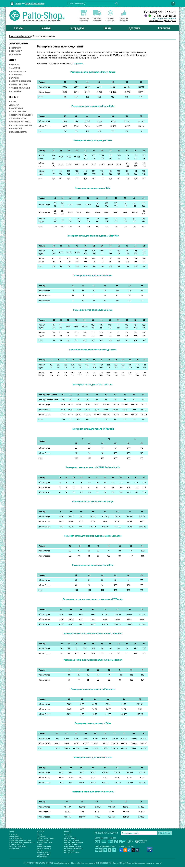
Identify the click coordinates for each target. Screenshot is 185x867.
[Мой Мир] (129, 850)
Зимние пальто (43, 840)
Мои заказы (15, 54)
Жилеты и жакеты (44, 848)
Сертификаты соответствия (20, 840)
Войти (18, 3)
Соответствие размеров (21, 115)
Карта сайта (15, 91)
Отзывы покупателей (19, 88)
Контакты (164, 28)
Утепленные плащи (44, 842)
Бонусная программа (19, 122)
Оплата (107, 28)
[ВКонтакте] (121, 850)
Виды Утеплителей (18, 132)
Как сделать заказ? (18, 112)
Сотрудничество (17, 71)
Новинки (45, 28)
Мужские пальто (43, 855)
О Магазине (14, 68)
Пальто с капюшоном (45, 838)
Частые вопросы (17, 119)
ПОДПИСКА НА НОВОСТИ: (108, 833)
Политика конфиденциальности (22, 842)
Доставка (134, 28)
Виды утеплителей (71, 853)
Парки (39, 850)
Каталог (19, 28)
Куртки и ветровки (44, 846)
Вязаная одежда (43, 853)
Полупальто (41, 836)
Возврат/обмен (16, 108)
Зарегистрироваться (35, 3)
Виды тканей (15, 129)
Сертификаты (16, 75)
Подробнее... (78, 63)
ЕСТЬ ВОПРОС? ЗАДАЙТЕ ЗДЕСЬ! (162, 21)
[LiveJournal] (137, 850)
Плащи (39, 844)
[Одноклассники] (125, 850)
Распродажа (77, 28)
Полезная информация (20, 125)
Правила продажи (18, 85)
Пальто (39, 834)
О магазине (14, 836)
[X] (133, 850)
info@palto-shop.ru (61, 863)
